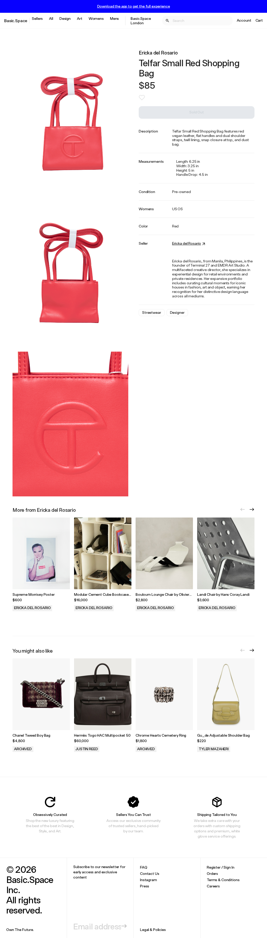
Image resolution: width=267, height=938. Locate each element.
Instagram (148, 879)
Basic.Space (15, 20)
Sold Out (196, 112)
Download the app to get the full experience (133, 6)
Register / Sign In (220, 867)
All (51, 18)
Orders (212, 873)
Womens (96, 18)
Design (65, 18)
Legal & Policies (153, 929)
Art (79, 18)
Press (144, 886)
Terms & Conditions (223, 879)
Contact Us (149, 873)
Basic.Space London (141, 20)
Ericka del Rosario (158, 53)
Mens (114, 18)
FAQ (143, 867)
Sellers (37, 18)
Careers (213, 886)
